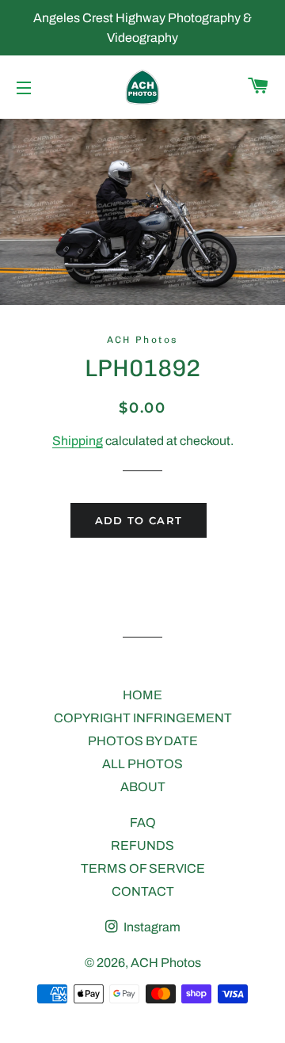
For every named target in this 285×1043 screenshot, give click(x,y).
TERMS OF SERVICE (143, 868)
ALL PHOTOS (142, 764)
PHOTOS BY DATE (143, 741)
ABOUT (142, 787)
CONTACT (143, 891)
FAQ (143, 822)
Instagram (150, 927)
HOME (142, 695)
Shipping (77, 440)
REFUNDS (142, 845)
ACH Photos (166, 962)
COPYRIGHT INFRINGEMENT (143, 718)
